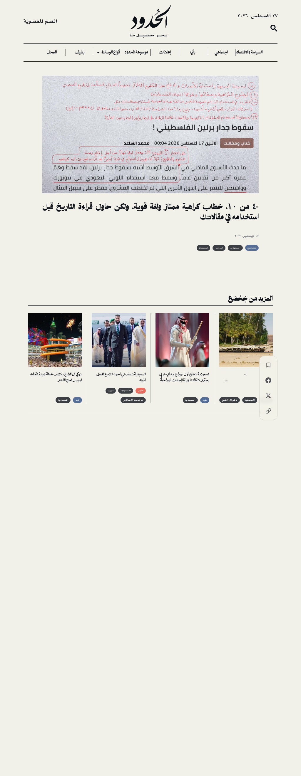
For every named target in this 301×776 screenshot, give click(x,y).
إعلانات (165, 52)
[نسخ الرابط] (268, 411)
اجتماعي (221, 52)
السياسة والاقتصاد (249, 52)
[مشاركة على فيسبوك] (268, 380)
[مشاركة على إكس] (268, 396)
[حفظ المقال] (268, 365)
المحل (52, 52)
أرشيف (80, 52)
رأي (192, 52)
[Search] (273, 28)
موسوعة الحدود (136, 52)
